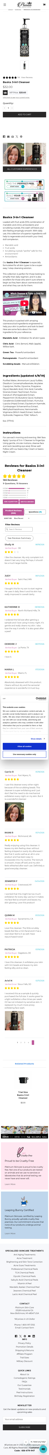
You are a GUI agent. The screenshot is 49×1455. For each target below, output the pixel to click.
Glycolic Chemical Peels (24, 1276)
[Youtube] (29, 1335)
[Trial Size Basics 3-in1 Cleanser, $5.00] (23, 1080)
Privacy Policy (24, 1343)
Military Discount (25, 1361)
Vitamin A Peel (25, 1283)
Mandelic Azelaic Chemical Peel (24, 1287)
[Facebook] (4, 137)
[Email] (8, 137)
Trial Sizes (24, 1357)
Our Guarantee (24, 1385)
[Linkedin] (33, 1335)
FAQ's (24, 1382)
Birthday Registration (24, 1396)
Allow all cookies (24, 746)
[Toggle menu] (5, 5)
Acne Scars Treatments (25, 1265)
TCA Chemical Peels (24, 1273)
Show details (36, 739)
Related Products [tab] (24, 1064)
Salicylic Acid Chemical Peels (24, 1280)
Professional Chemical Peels (24, 1269)
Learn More (10, 1184)
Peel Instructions (24, 1392)
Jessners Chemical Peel (24, 1291)
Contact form (27, 1328)
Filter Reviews (12, 524)
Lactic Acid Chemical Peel (24, 1294)
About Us (24, 1374)
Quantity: (8, 103)
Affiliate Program (24, 1354)
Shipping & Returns (24, 1350)
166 (18, 77)
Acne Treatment (24, 1258)
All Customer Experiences (22, 169)
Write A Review (27, 502)
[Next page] (33, 1042)
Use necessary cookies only (24, 754)
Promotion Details (24, 1347)
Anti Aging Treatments (24, 1255)
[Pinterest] (21, 137)
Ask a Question (10, 502)
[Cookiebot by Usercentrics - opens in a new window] (35, 698)
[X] (17, 137)
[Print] (12, 137)
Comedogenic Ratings (24, 1378)
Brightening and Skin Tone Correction (24, 1262)
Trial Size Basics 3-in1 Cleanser (23, 1095)
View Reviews (27, 77)
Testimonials (24, 1389)
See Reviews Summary (19, 538)
